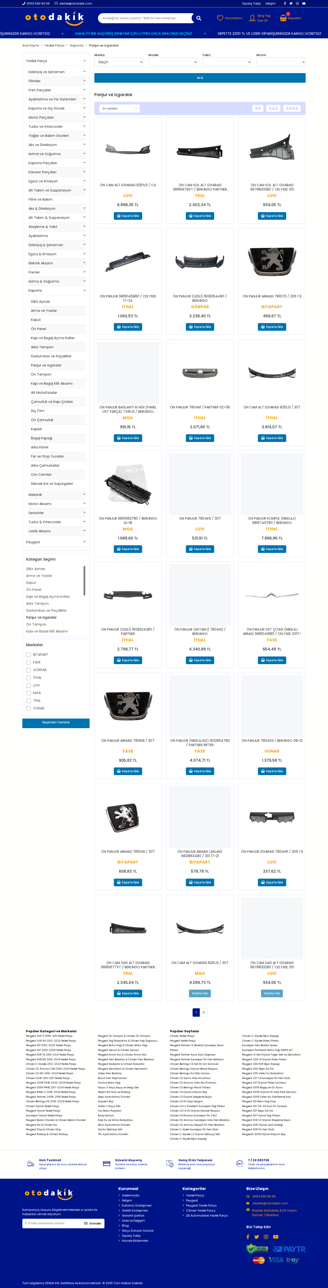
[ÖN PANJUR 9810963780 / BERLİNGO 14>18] (128, 484)
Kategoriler (194, 1188)
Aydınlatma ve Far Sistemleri (52, 99)
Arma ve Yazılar (44, 310)
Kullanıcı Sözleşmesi (137, 1205)
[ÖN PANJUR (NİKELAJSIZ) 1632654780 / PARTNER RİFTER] (200, 706)
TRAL (37, 700)
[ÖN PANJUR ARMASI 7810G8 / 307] (128, 817)
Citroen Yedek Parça (200, 1210)
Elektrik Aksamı (41, 263)
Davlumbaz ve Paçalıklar (51, 356)
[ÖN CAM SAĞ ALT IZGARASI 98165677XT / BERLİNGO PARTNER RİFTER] (128, 928)
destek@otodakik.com (270, 1203)
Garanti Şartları (133, 1215)
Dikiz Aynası (40, 301)
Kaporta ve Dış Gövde (47, 108)
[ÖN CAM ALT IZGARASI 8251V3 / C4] (128, 151)
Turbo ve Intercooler (46, 126)
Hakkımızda (130, 1195)
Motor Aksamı (40, 503)
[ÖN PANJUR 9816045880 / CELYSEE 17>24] (128, 262)
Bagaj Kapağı (41, 438)
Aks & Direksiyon (42, 208)
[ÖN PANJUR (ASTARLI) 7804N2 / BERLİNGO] (200, 595)
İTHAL (37, 677)
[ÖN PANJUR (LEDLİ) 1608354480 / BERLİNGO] (200, 262)
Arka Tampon (42, 347)
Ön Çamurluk (42, 420)
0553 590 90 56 (264, 1196)
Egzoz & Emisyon (42, 254)
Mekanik (35, 494)
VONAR (38, 708)
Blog (125, 1225)
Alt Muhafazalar (44, 392)
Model (153, 55)
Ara (200, 77)
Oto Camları (41, 474)
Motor (261, 55)
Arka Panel (39, 447)
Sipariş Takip (251, 3)
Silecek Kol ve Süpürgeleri (52, 483)
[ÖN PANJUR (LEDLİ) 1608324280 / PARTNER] (128, 595)
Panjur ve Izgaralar (46, 365)
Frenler (34, 272)
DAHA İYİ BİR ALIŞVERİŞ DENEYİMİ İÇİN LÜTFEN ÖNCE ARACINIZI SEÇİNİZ (124, 33)
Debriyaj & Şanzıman (46, 245)
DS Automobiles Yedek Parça (207, 1215)
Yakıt (206, 55)
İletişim (271, 3)
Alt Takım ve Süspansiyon (50, 190)
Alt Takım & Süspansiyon (49, 217)
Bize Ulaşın (257, 1188)
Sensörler (36, 513)
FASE (37, 662)
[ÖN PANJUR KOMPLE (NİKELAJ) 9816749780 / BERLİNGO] (272, 484)
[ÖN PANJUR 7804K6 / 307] (200, 484)
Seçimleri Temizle (56, 722)
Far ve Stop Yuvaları (47, 456)
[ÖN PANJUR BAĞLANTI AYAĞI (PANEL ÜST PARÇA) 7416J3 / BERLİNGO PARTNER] (128, 373)
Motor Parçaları (41, 117)
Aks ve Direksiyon (43, 144)
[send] (199, 18)
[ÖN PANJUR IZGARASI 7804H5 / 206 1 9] (272, 817)
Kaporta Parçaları (43, 163)
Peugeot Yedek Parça (201, 1205)
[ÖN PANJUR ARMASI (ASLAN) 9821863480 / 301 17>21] (200, 817)
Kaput (36, 319)
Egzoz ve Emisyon (43, 181)
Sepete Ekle (130, 216)
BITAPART (40, 654)
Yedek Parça (36, 60)
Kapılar (36, 429)
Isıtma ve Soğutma (45, 153)
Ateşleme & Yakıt (43, 226)
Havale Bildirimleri (135, 1240)
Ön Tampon (41, 374)
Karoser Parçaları (42, 172)
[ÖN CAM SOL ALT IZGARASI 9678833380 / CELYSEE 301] (272, 151)
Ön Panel (38, 328)
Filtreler (35, 81)
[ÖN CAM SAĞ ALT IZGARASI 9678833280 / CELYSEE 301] (272, 928)
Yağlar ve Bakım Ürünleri (49, 135)
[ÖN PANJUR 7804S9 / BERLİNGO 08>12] (272, 706)
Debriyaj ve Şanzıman (47, 72)
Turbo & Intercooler (45, 522)
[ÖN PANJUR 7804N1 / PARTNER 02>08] (200, 373)
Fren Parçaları (40, 90)
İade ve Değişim (133, 1220)
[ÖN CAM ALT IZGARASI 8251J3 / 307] (272, 373)
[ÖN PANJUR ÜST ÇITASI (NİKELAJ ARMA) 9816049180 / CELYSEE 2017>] (272, 595)
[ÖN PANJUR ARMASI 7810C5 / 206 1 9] (272, 262)
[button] (290, 18)
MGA (37, 692)
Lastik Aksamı (40, 531)
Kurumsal (128, 1188)
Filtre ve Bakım (41, 199)
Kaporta (35, 290)
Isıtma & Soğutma (44, 281)
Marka (99, 55)
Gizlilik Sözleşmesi (135, 1210)
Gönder (95, 1223)
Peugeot (33, 542)
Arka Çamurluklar (45, 465)
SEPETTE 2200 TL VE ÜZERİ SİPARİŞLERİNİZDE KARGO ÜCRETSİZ (260, 33)
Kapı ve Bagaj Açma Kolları (53, 338)
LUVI (36, 685)
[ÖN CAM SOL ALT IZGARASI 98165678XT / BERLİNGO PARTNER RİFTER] (200, 151)
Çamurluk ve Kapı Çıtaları (52, 401)
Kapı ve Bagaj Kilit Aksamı (52, 383)
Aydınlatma (38, 235)
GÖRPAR (40, 669)
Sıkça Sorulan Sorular (138, 1230)
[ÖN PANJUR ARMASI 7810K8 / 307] (128, 706)
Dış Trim (37, 410)
